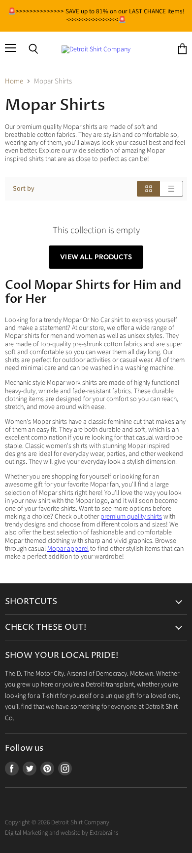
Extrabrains (104, 832)
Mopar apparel (68, 549)
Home (14, 81)
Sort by (23, 189)
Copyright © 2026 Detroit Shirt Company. (58, 822)
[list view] (171, 189)
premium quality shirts (131, 517)
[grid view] (148, 189)
